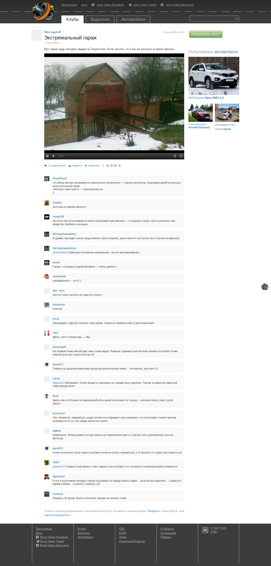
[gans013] (46, 364)
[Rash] (46, 319)
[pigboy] (46, 431)
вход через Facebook (110, 4)
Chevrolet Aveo (199, 126)
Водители (100, 19)
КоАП (122, 533)
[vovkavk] (46, 494)
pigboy (57, 430)
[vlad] (46, 333)
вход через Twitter (144, 4)
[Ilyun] (46, 396)
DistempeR (59, 347)
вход (84, 4)
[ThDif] (46, 462)
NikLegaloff (52, 32)
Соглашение (168, 533)
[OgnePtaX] (46, 476)
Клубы (72, 19)
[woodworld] (46, 276)
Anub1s (57, 202)
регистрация (69, 4)
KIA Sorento (206, 97)
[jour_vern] (46, 290)
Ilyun (55, 396)
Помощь (165, 537)
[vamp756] (46, 216)
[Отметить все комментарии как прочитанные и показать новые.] (264, 286)
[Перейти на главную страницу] (43, 11)
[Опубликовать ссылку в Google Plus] (107, 165)
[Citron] (46, 378)
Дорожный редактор (132, 541)
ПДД (122, 528)
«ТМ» (213, 531)
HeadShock (60, 178)
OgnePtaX (59, 476)
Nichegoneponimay (64, 234)
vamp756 (58, 216)
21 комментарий (56, 165)
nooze (56, 262)
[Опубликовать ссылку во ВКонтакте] (111, 165)
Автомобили (133, 19)
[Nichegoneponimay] (46, 234)
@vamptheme (61, 252)
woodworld (59, 276)
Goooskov (59, 304)
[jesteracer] (46, 413)
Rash (56, 318)
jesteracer (59, 413)
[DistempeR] (46, 347)
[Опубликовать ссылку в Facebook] (115, 165)
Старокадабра (51, 42)
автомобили (226, 51)
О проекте (167, 528)
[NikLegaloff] (37, 35)
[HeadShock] (46, 178)
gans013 (58, 364)
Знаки (122, 537)
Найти (236, 18)
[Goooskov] (46, 304)
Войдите (153, 511)
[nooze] (46, 262)
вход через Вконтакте (180, 4)
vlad (55, 332)
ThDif (56, 462)
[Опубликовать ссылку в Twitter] (119, 165)
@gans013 (59, 382)
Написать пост (206, 34)
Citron (56, 378)
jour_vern (58, 290)
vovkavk (58, 493)
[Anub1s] (46, 202)
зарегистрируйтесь (57, 515)
